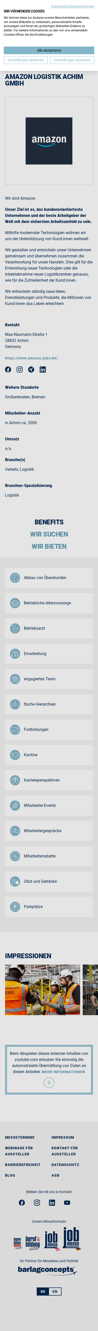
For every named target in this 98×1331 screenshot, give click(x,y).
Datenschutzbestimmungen (72, 6)
